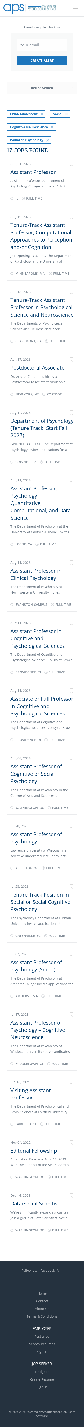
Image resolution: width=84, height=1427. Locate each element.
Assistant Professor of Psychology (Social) (36, 966)
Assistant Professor (33, 171)
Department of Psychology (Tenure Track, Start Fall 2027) (42, 428)
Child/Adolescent (24, 114)
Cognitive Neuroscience (29, 127)
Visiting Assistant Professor (30, 1094)
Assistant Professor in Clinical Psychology (36, 574)
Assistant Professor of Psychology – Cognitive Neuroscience (37, 1030)
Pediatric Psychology (26, 140)
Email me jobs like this (42, 27)
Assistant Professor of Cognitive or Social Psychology (36, 773)
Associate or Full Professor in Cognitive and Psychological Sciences (41, 706)
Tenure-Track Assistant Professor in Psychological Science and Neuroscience (42, 307)
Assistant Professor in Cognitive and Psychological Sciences (37, 638)
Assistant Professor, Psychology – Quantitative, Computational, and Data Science (40, 503)
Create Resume (42, 1379)
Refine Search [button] (42, 88)
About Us (42, 1308)
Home (42, 1293)
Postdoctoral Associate (37, 367)
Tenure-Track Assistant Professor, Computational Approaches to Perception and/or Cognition (41, 235)
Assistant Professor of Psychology (36, 838)
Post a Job (42, 1336)
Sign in (42, 1351)
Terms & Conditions (42, 1316)
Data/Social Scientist (34, 1203)
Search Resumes (42, 1344)
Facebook (47, 1270)
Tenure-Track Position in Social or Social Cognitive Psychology (40, 902)
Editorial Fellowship (33, 1150)
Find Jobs (42, 1371)
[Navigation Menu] (76, 8)
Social (57, 114)
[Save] (71, 164)
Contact (42, 1301)
